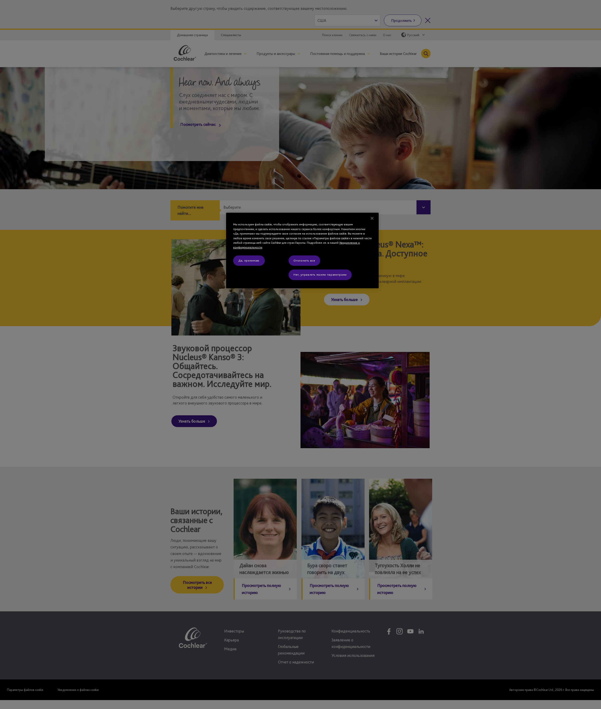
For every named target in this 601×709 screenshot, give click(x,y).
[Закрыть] (372, 218)
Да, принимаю (249, 260)
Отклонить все (304, 260)
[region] (302, 250)
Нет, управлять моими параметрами (320, 274)
